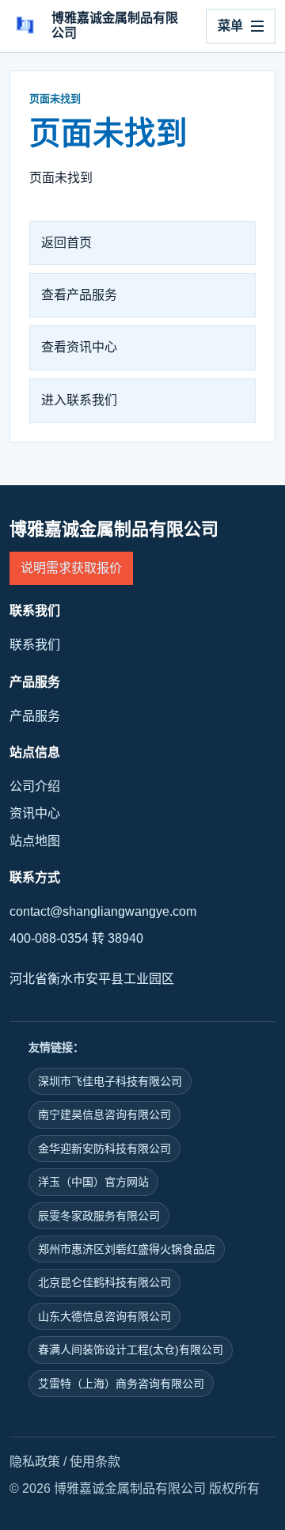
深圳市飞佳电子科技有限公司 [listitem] (110, 1081)
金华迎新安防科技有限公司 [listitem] (104, 1148)
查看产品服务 (79, 295)
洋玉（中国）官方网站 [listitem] (93, 1181)
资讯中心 (35, 813)
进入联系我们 (79, 400)
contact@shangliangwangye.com (103, 911)
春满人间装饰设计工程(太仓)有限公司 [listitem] (130, 1349)
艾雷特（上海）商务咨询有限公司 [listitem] (121, 1383)
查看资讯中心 (79, 347)
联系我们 (35, 644)
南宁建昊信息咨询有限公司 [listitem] (104, 1114)
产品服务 (35, 716)
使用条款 (95, 1461)
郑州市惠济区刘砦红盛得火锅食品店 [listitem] (126, 1249)
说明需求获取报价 (71, 568)
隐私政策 (35, 1461)
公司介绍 (35, 786)
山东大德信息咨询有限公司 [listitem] (104, 1316)
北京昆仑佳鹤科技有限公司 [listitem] (104, 1282)
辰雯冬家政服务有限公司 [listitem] (99, 1215)
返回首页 (66, 242)
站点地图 (35, 841)
